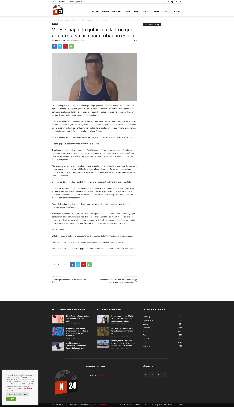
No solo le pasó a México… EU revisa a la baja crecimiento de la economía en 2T (118, 281)
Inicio (54, 20)
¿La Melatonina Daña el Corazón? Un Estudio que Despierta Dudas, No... (76, 345)
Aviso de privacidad (99, 405)
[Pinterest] (65, 46)
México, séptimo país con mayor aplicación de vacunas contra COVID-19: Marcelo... (123, 343)
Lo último (175, 11)
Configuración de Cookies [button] (17, 394)
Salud (128, 11)
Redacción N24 (60, 40)
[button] (164, 2)
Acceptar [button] (11, 399)
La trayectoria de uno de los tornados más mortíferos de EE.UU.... (122, 330)
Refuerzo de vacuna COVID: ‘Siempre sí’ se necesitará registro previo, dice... (122, 318)
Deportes (146, 11)
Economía (117, 11)
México (95, 11)
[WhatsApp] (71, 46)
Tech (136, 11)
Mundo (105, 11)
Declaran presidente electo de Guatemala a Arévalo (69, 281)
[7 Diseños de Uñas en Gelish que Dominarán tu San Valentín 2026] (58, 319)
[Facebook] (168, 1)
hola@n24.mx (102, 375)
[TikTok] (176, 1)
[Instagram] (172, 1)
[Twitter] (180, 1)
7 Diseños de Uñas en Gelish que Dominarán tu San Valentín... (77, 318)
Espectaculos (160, 11)
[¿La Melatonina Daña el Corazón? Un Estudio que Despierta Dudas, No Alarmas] (58, 346)
